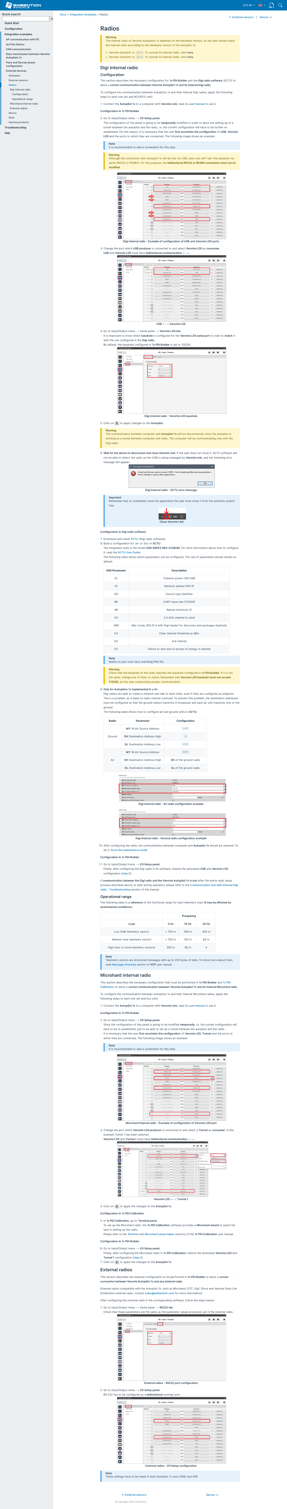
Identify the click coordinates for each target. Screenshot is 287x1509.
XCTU (134, 539)
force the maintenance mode (129, 850)
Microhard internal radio (24, 103)
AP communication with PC (22, 39)
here (190, 52)
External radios (18, 108)
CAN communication (18, 49)
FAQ (7, 133)
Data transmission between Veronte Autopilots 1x (28, 55)
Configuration (14, 28)
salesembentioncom (159, 1293)
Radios (12, 84)
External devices (16, 70)
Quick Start (12, 23)
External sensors (18, 80)
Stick (11, 117)
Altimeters (14, 75)
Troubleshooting (15, 127)
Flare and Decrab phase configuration (20, 64)
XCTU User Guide (129, 552)
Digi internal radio (20, 89)
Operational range (22, 99)
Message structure (124, 964)
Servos (13, 112)
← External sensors (241, 17)
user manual (196, 104)
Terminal (133, 1234)
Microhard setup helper (159, 1234)
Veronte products (19, 122)
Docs (63, 14)
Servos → (266, 17)
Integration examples (18, 34)
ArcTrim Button (15, 44)
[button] (261, 5)
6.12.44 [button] (248, 5)
